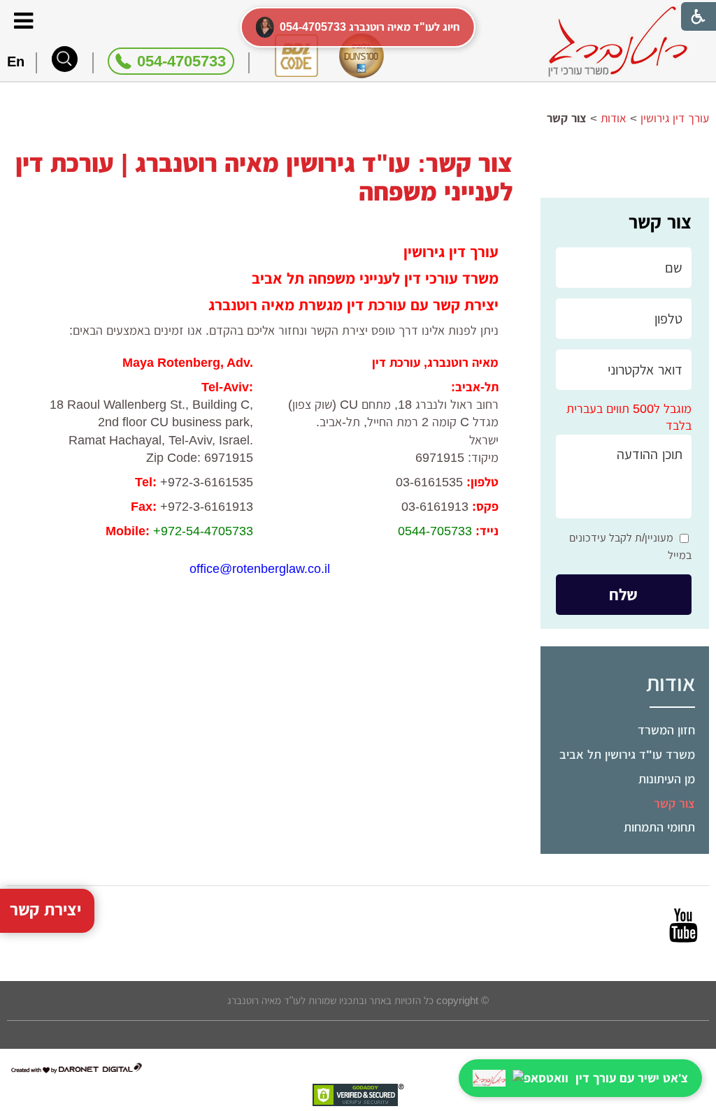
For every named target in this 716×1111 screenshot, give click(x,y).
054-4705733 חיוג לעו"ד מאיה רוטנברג (370, 27)
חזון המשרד (666, 730)
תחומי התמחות (659, 827)
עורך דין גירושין (674, 118)
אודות (670, 683)
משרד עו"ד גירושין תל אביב (627, 755)
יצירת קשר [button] (45, 909)
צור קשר (660, 222)
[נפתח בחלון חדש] (683, 925)
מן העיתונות (666, 779)
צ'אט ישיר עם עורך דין (631, 1078)
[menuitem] (624, 730)
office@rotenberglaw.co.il (259, 569)
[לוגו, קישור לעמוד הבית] (617, 42)
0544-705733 (435, 531)
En (15, 61)
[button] (64, 59)
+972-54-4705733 (203, 531)
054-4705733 (181, 61)
